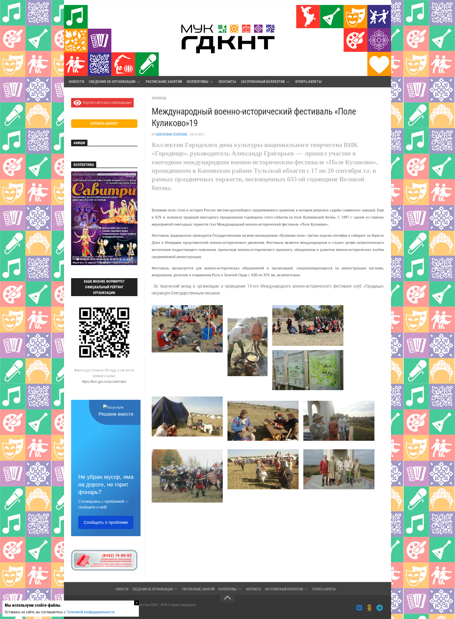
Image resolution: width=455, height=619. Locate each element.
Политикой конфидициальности (90, 612)
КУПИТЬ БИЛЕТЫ (308, 82)
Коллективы (197, 82)
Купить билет (104, 123)
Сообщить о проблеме (106, 522)
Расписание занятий (164, 82)
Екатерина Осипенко (171, 134)
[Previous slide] (77, 219)
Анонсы (159, 98)
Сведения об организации (112, 82)
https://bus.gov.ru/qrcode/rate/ (104, 381)
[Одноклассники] (369, 608)
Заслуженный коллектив (263, 82)
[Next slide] (131, 219)
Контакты (227, 82)
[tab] (77, 259)
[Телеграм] (380, 608)
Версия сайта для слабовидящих (106, 102)
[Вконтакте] (359, 608)
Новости (76, 82)
